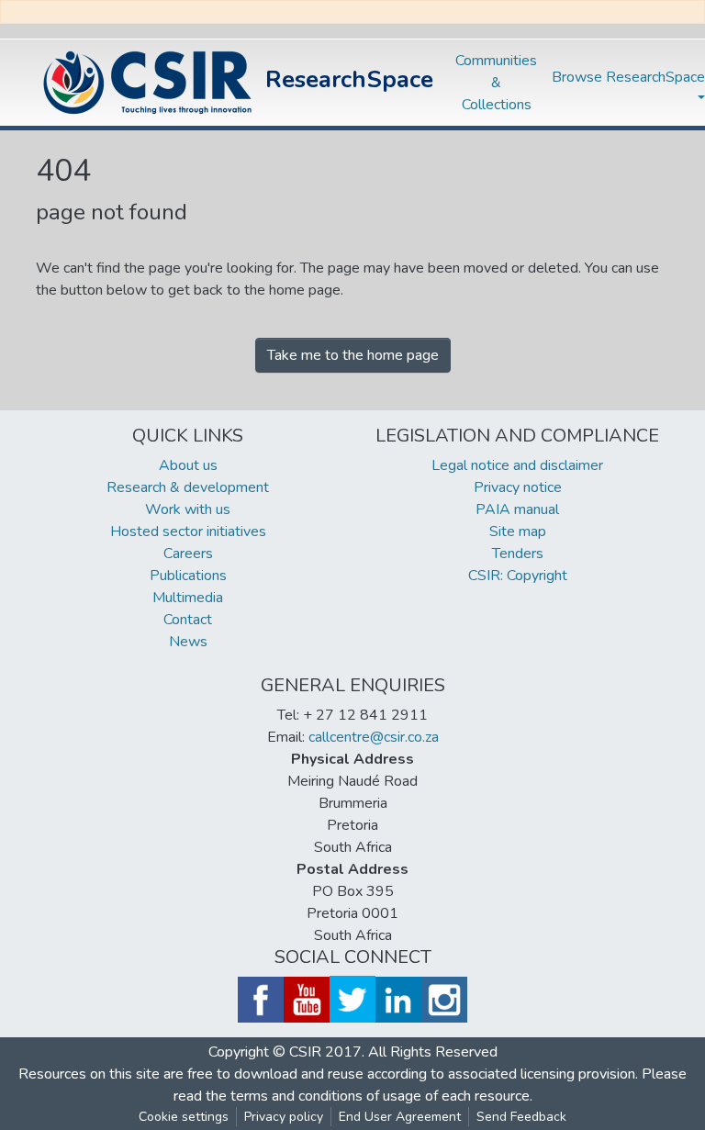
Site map (517, 531)
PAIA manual (517, 509)
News (188, 642)
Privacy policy (283, 1116)
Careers (188, 553)
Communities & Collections (496, 82)
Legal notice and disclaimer (517, 465)
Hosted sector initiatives (188, 531)
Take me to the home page (353, 355)
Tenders (517, 553)
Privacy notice (518, 487)
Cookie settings (184, 1116)
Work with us (187, 509)
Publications (188, 575)
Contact (187, 620)
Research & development (187, 487)
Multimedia (187, 597)
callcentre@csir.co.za (373, 737)
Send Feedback (521, 1116)
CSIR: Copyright (517, 575)
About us (188, 465)
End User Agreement (400, 1116)
